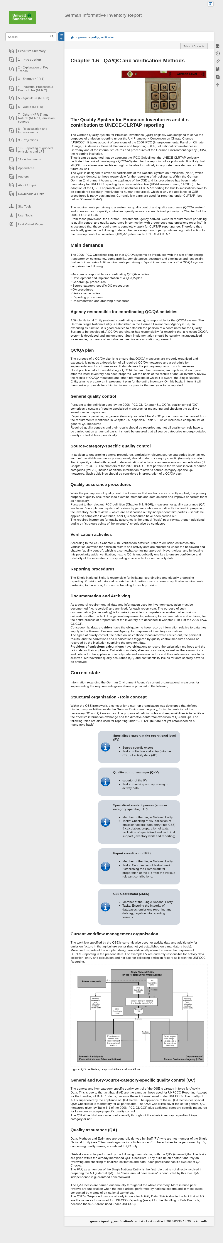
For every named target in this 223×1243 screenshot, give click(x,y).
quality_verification (102, 37)
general (82, 37)
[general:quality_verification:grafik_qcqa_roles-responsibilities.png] (139, 1015)
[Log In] (211, 4)
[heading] (31, 51)
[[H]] (22, 17)
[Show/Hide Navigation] (61, 36)
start (72, 37)
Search (52, 37)
